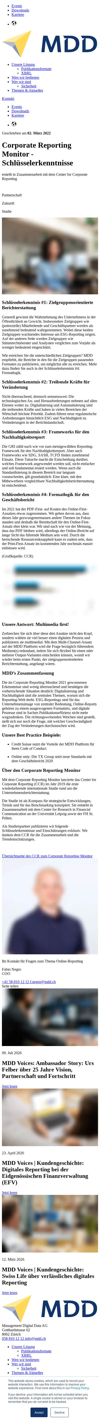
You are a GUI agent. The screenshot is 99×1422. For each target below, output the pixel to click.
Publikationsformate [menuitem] (36, 69)
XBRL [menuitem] (26, 73)
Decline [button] (60, 1412)
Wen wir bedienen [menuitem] (25, 77)
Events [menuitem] (17, 6)
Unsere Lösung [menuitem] (23, 64)
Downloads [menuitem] (20, 10)
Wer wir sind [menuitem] (21, 82)
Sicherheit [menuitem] (28, 86)
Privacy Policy (80, 1388)
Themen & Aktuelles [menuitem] (27, 90)
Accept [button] (39, 1412)
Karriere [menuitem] (18, 14)
